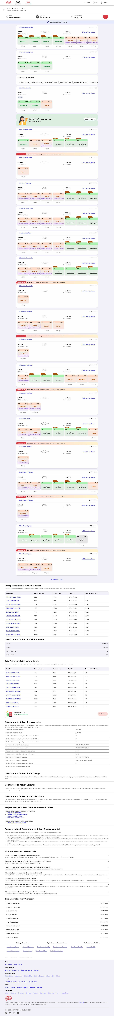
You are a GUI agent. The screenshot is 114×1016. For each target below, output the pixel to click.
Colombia (51, 993)
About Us (7, 970)
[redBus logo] (8, 2)
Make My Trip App (22, 987)
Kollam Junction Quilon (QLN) (16, 823)
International (64, 993)
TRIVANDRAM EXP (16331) (13, 623)
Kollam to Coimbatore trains (21, 714)
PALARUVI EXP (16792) (12, 706)
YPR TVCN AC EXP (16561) (13, 597)
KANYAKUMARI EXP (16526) (13, 699)
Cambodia (43, 993)
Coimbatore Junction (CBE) (15, 818)
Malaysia (28, 993)
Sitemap (41, 976)
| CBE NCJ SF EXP (14, 929)
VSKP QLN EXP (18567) (12, 627)
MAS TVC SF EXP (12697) (13, 616)
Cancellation (18, 976)
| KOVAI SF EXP (13, 911)
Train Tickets (18, 964)
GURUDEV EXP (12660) (12, 612)
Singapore (21, 993)
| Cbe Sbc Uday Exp (15, 926)
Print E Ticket (28, 976)
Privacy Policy (23, 981)
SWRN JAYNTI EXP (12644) (13, 608)
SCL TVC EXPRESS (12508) (13, 604)
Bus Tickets (8, 964)
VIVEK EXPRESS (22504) (13, 672)
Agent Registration (26, 970)
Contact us (15, 970)
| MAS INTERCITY (14, 918)
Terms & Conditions (11, 981)
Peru (57, 993)
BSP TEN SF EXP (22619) (13, 631)
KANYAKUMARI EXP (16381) (13, 691)
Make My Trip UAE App (36, 987)
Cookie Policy (33, 981)
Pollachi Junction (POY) (14, 813)
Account (105, 2)
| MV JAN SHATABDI (15, 903)
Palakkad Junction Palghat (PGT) (17, 814)
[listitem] (20, 97)
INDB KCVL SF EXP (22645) (13, 634)
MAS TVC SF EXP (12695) (13, 687)
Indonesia (13, 993)
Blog (52, 976)
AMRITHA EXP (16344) (12, 702)
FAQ (35, 976)
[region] (57, 37)
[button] (37, 16)
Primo (58, 976)
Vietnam (35, 993)
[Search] (105, 17)
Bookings (87, 2)
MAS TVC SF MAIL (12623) (13, 695)
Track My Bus (9, 976)
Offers (47, 976)
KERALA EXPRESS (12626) (13, 676)
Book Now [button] (104, 714)
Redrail (13, 987)
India (6, 993)
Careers (36, 970)
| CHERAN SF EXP (14, 937)
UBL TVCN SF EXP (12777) (13, 619)
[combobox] (21, 16)
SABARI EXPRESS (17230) (13, 680)
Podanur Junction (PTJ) (14, 816)
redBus (7, 987)
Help (96, 2)
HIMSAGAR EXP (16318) (12, 601)
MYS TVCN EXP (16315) (12, 683)
